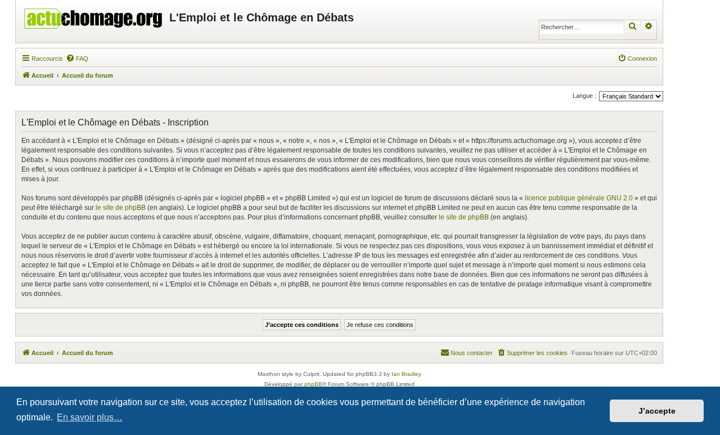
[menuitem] (77, 58)
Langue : (584, 95)
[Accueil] (94, 16)
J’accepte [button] (657, 410)
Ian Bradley (406, 374)
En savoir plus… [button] (90, 417)
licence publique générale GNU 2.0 (579, 198)
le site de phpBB (121, 208)
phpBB (313, 384)
